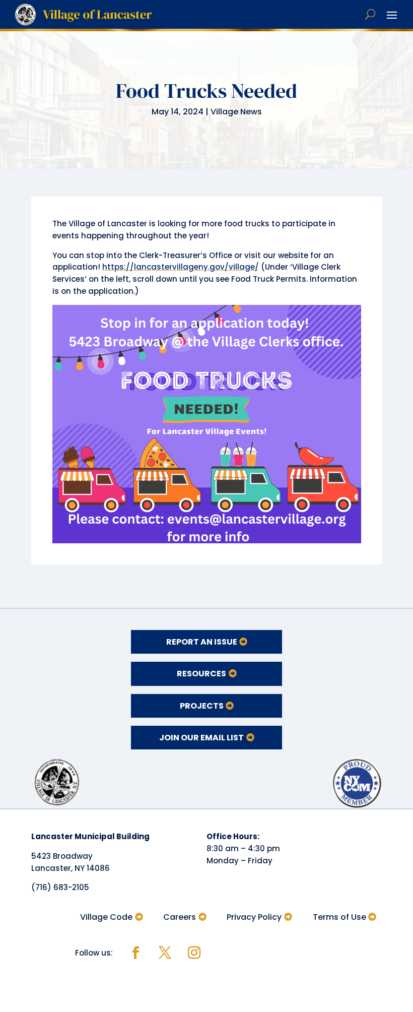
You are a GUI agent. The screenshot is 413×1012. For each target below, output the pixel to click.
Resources (201, 673)
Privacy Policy (254, 917)
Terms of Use (339, 917)
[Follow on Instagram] (193, 953)
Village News (236, 111)
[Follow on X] (164, 953)
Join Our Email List (201, 737)
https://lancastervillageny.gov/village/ (180, 267)
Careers (179, 917)
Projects (202, 706)
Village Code (106, 917)
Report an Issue (201, 642)
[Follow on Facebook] (135, 953)
